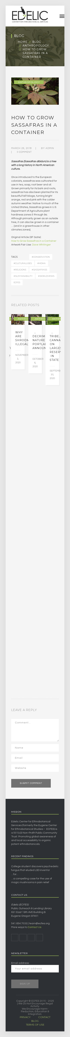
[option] (18, 341)
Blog (36, 42)
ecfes (17, 282)
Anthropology (36, 45)
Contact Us (34, 927)
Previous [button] (53, 306)
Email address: (20, 963)
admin (50, 148)
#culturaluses (23, 263)
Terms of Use (35, 1024)
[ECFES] (30, 14)
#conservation (41, 257)
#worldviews (46, 276)
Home (22, 42)
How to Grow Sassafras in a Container (33, 241)
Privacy (25, 1017)
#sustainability (23, 276)
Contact (44, 1017)
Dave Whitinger (41, 244)
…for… (14, 874)
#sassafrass (39, 269)
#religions (20, 269)
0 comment (24, 152)
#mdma (41, 263)
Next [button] (58, 306)
